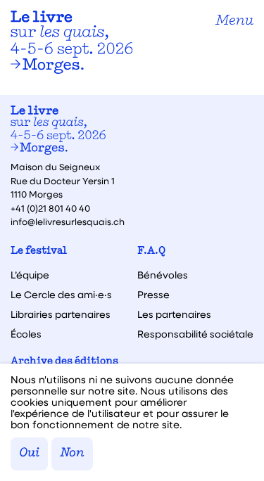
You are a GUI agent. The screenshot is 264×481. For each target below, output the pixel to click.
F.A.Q (151, 251)
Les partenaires (174, 314)
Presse (153, 295)
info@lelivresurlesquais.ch (68, 221)
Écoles (26, 334)
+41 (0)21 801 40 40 (50, 208)
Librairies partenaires (61, 314)
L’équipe (30, 275)
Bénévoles (162, 275)
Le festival (39, 251)
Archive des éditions (64, 362)
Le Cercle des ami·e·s (61, 295)
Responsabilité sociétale (195, 334)
